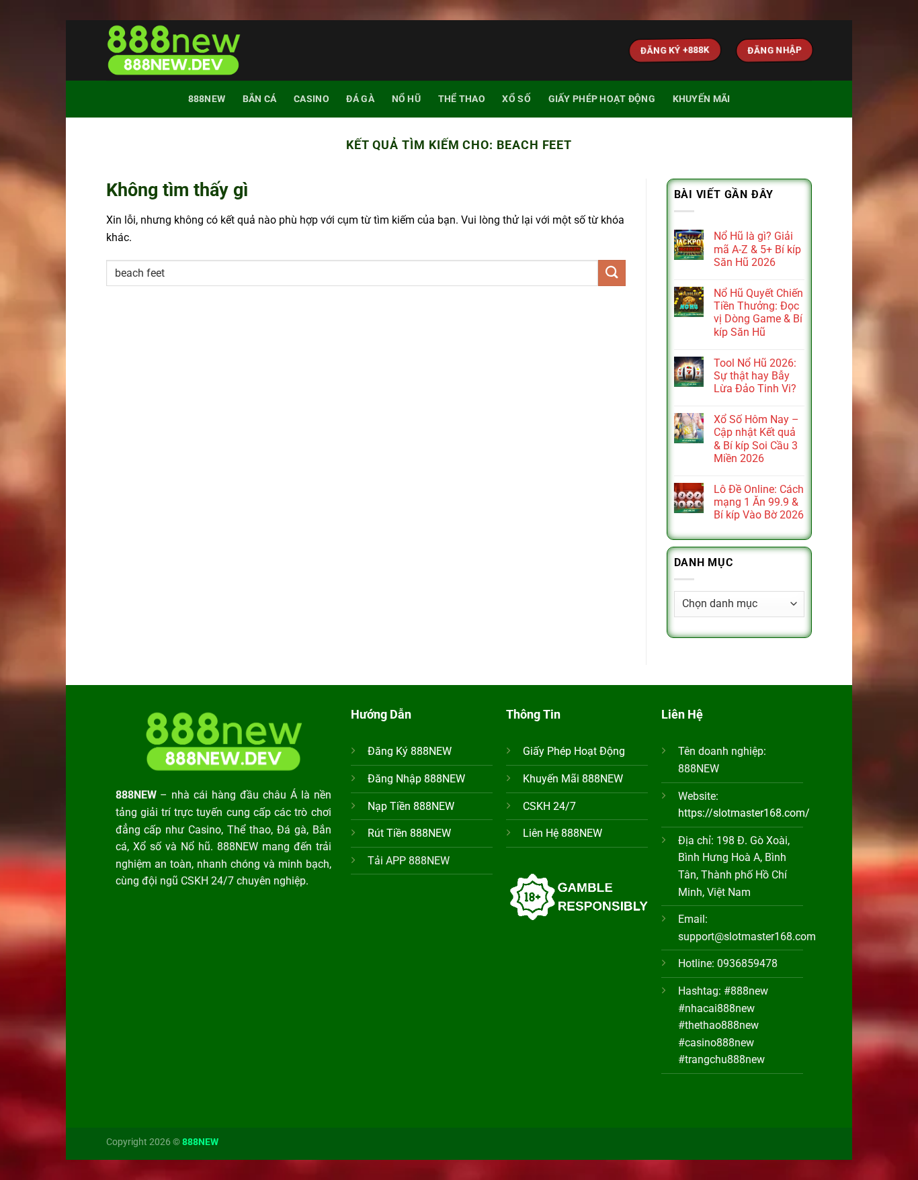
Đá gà (360, 99)
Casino (311, 99)
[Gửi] (611, 273)
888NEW (207, 99)
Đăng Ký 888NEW (410, 751)
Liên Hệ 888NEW (562, 833)
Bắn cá (260, 99)
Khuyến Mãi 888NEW (573, 778)
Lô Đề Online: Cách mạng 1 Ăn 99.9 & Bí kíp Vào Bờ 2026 (759, 502)
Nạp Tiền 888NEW (411, 806)
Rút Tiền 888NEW (409, 833)
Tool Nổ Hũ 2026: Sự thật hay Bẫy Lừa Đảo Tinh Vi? (755, 376)
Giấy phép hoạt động (601, 99)
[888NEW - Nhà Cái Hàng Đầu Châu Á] (173, 50)
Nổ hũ (406, 99)
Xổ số (516, 99)
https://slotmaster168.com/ (744, 813)
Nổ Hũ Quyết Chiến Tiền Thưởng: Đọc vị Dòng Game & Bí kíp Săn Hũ (758, 312)
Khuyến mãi (702, 99)
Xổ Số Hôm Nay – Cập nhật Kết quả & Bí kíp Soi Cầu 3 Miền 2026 (756, 439)
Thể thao (461, 99)
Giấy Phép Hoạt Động (574, 751)
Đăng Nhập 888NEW (416, 778)
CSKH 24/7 (549, 806)
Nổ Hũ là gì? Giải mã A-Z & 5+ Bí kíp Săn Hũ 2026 (757, 249)
